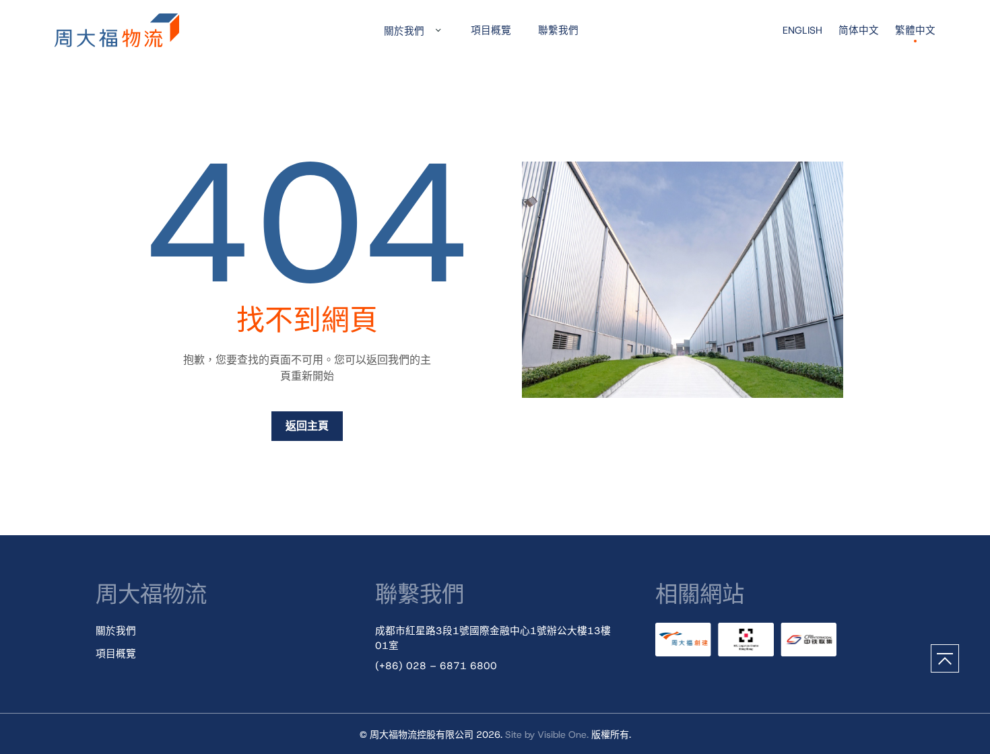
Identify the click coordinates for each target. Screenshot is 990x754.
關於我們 (404, 31)
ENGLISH (802, 30)
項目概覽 (491, 30)
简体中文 (858, 30)
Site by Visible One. (547, 734)
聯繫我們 (558, 30)
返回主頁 (307, 426)
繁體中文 (915, 30)
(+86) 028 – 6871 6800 (436, 666)
